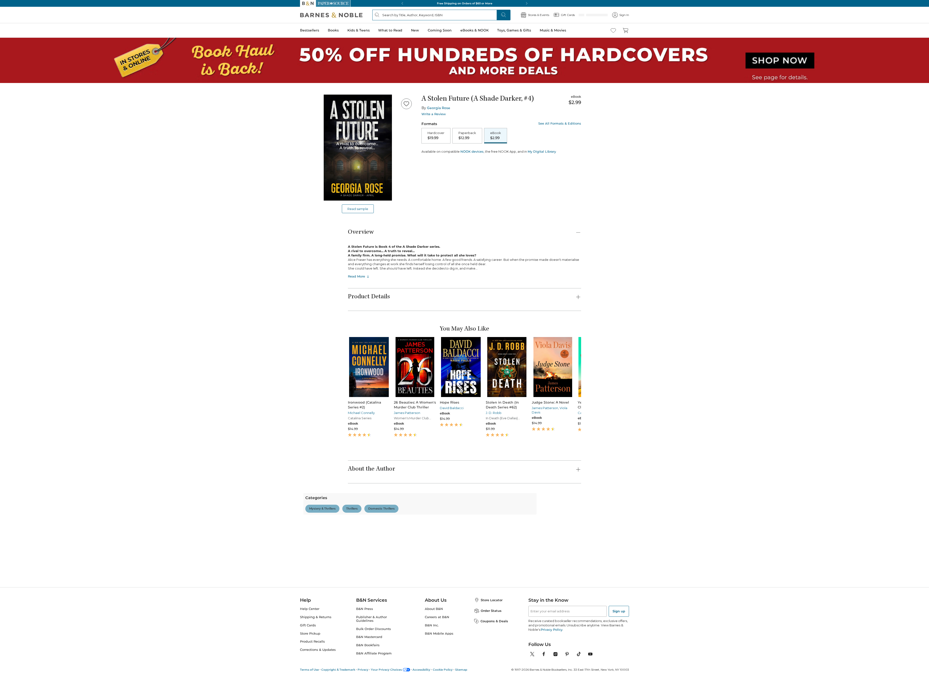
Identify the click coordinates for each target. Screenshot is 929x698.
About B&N (434, 609)
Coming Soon (440, 30)
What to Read (390, 30)
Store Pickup (310, 633)
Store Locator (491, 600)
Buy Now (510, 155)
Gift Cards (308, 625)
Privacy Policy (551, 629)
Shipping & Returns (315, 617)
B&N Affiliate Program (374, 653)
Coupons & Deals (494, 621)
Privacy (363, 669)
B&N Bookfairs (368, 645)
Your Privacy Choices (386, 669)
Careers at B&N (437, 617)
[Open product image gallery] (358, 148)
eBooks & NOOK (474, 30)
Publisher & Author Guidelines (371, 619)
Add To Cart (450, 155)
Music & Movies (553, 30)
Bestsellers (309, 30)
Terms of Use (309, 669)
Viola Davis (515, 417)
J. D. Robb (475, 413)
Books (333, 30)
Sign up (619, 611)
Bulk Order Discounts (373, 629)
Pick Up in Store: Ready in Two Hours (464, 3)
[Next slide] (581, 367)
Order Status (491, 611)
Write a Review (433, 114)
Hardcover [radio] (435, 135)
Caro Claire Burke (561, 413)
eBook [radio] (495, 135)
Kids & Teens (358, 30)
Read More (356, 276)
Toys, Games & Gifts (514, 30)
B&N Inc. (432, 625)
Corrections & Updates (318, 650)
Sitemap (461, 669)
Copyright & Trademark (338, 669)
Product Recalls (312, 641)
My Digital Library (542, 168)
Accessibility (421, 669)
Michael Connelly (361, 413)
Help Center (309, 609)
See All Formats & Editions (559, 123)
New (415, 30)
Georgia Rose (438, 108)
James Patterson (401, 413)
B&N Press (364, 609)
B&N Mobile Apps (439, 633)
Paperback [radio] (467, 135)
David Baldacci (439, 408)
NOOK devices (472, 168)
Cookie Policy (443, 669)
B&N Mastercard (369, 637)
